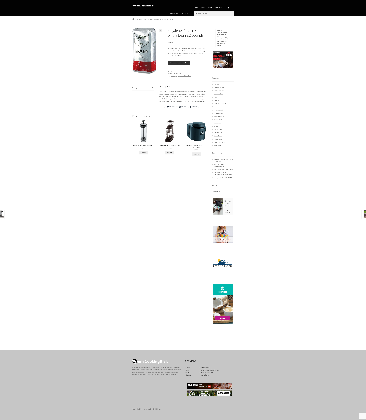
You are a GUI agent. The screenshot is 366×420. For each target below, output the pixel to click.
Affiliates (216, 84)
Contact (188, 375)
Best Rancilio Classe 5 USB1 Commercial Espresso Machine (223, 173)
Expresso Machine (219, 116)
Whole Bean (187, 76)
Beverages (174, 76)
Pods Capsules (218, 139)
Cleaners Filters (218, 94)
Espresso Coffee (218, 113)
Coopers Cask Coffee (220, 104)
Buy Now (143, 152)
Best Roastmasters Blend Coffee (223, 169)
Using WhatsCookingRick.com (210, 370)
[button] (160, 30)
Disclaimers (185, 13)
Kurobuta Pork (218, 132)
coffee (215, 97)
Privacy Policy (204, 368)
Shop (227, 8)
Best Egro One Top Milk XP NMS (223, 178)
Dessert (216, 107)
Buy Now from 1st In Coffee (179, 63)
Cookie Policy (204, 375)
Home (196, 8)
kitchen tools (218, 129)
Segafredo (181, 76)
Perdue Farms (218, 136)
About (210, 8)
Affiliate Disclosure (206, 372)
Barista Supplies (219, 91)
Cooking (216, 100)
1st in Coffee (142, 19)
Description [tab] (136, 88)
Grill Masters (217, 123)
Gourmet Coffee (218, 120)
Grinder (216, 126)
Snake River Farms (219, 142)
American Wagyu (219, 87)
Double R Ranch (218, 110)
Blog (203, 8)
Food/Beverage (174, 13)
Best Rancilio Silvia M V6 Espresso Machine (221, 165)
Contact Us (218, 8)
